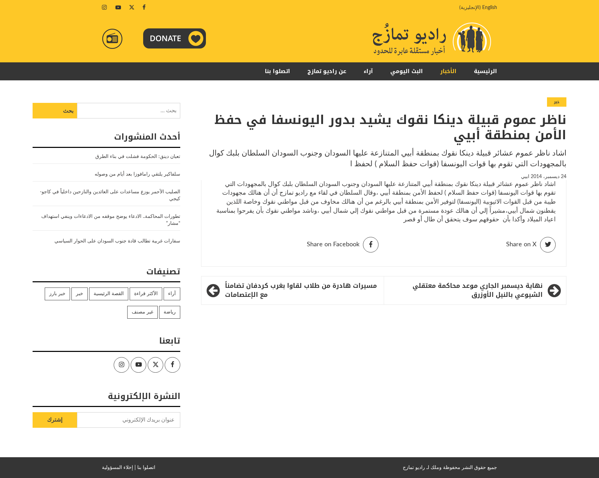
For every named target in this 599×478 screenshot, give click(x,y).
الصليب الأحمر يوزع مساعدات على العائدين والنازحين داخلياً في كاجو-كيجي (110, 195)
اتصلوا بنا (277, 71)
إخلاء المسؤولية (117, 467)
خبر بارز (57, 293)
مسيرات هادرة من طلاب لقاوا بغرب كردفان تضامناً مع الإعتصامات (301, 290)
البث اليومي (406, 71)
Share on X (521, 244)
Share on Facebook (333, 244)
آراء (368, 71)
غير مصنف (142, 312)
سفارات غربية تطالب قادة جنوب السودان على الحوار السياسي (117, 241)
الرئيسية (485, 71)
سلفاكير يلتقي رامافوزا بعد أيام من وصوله (137, 174)
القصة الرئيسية (109, 293)
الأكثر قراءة (146, 293)
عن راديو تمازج (326, 71)
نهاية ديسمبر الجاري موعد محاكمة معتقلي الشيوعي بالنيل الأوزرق (477, 290)
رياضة (170, 312)
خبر (556, 102)
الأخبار (448, 71)
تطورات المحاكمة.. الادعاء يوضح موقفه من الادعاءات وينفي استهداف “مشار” (110, 220)
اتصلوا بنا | (144, 467)
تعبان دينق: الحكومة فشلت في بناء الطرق (137, 156)
